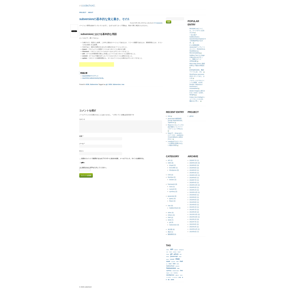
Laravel (172, 259)
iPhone (167, 256)
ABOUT (90, 12)
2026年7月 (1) (194, 160)
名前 (81, 136)
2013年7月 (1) (194, 209)
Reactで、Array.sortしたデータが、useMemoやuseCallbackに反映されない (175, 136)
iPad (180, 254)
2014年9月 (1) (194, 202)
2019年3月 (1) (194, 172)
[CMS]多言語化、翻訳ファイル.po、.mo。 (196, 71)
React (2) (172, 201)
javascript (174, 256)
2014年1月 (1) (194, 207)
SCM (87, 84)
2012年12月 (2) (194, 214)
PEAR (177, 261)
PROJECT (82, 12)
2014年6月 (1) (194, 204)
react (170, 263)
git (107, 84)
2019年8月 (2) (194, 168)
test (169, 116)
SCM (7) (170, 220)
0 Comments (158, 23)
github (191, 116)
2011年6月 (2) (194, 224)
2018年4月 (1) (194, 182)
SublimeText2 (170, 266)
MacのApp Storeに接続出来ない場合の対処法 (197, 64)
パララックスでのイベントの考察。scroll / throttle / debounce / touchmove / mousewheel (196, 84)
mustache (173, 261)
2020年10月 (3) (194, 163)
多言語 (179, 277)
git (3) (171, 222)
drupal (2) (172, 165)
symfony (168, 270)
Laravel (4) (172, 189)
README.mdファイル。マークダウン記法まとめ (196, 30)
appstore (176, 249)
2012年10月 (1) (194, 217)
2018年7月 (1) (194, 180)
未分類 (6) (171, 229)
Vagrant (167, 272)
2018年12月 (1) (194, 175)
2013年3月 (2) (194, 212)
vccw (171, 272)
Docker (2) (172, 179)
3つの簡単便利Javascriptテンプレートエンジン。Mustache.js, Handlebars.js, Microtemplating (197, 49)
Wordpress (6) (174, 170)
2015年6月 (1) (194, 197)
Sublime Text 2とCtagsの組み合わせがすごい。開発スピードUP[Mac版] (197, 58)
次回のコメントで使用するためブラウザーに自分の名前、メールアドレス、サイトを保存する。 (113, 158)
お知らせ (177, 275)
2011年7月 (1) (194, 222)
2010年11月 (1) (194, 229)
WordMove (176, 272)
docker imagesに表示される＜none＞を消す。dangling (197, 92)
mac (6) (170, 205)
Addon (167, 249)
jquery (167, 259)
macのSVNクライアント (90, 76)
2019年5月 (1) (194, 170)
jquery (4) (172, 198)
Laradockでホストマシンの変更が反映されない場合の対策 (175, 143)
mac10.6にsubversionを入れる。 (93, 78)
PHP (181, 261)
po (166, 263)
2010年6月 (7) (194, 231)
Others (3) (171, 215)
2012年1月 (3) (194, 219)
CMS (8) (170, 163)
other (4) (171, 212)
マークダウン (168, 277)
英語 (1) (170, 232)
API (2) (170, 160)
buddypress (181, 249)
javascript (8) (172, 196)
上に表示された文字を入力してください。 (93, 167)
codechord (88, 5)
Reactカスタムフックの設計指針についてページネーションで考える (176, 127)
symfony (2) (173, 191)
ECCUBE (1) (173, 168)
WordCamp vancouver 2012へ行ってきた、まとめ (197, 76)
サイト (81, 151)
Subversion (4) (174, 225)
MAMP (168, 261)
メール (82, 143)
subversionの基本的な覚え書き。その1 (104, 19)
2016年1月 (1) (194, 190)
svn (178, 268)
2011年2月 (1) (194, 227)
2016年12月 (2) (194, 185)
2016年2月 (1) (194, 187)
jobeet (180, 256)
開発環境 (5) (172, 234)
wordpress (170, 275)
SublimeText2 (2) (174, 208)
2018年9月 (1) (194, 177)
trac (123, 84)
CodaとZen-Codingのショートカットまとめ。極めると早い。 (197, 99)
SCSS (178, 263)
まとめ (181, 275)
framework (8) (172, 184)
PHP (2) (170, 217)
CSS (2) (170, 175)
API (171, 249)
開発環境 (172, 279)
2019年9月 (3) (194, 165)
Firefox (167, 254)
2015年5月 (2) (194, 200)
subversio (177, 266)
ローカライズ (174, 277)
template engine (176, 270)
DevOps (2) (171, 177)
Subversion (94, 84)
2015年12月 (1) (194, 192)
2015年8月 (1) (194, 195)
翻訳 (169, 279)
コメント (82, 119)
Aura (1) (172, 186)
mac (177, 259)
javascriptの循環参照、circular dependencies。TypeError (176, 120)
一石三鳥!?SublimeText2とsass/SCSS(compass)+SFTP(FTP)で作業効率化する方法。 (197, 38)
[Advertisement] (96, 64)
